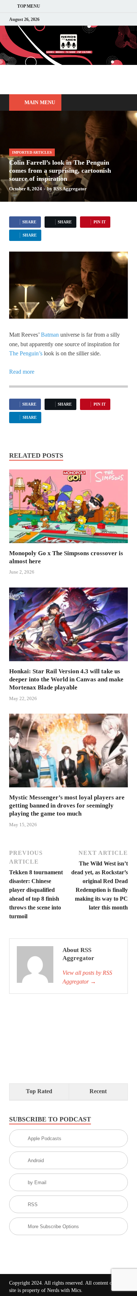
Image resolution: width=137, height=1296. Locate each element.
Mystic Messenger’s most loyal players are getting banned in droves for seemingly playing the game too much (67, 805)
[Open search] (118, 102)
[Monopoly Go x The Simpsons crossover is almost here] (68, 509)
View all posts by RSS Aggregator (87, 977)
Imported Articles (32, 152)
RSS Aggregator (70, 188)
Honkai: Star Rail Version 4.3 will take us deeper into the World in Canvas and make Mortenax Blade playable (66, 679)
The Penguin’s (25, 353)
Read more (21, 372)
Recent (98, 1091)
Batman (50, 335)
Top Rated (39, 1091)
